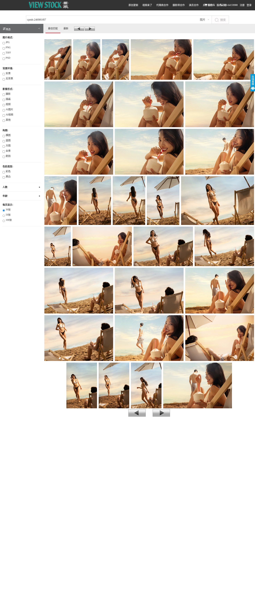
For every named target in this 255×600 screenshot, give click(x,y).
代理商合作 (162, 5)
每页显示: (8, 204)
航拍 (8, 156)
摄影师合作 (179, 5)
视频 (8, 104)
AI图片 (9, 109)
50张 (8, 214)
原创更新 (133, 5)
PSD (8, 58)
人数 (5, 187)
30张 (8, 209)
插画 (8, 99)
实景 (8, 73)
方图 (8, 145)
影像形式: (8, 89)
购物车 (211, 5)
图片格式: (8, 37)
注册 (242, 5)
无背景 (9, 78)
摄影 (8, 94)
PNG (8, 47)
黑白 (8, 176)
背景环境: (8, 68)
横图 (8, 135)
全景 (8, 150)
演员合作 (194, 5)
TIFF (8, 52)
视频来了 (147, 5)
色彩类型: (8, 166)
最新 (65, 28)
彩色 (8, 171)
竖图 (8, 140)
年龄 (5, 196)
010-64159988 (230, 5)
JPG (8, 42)
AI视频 (9, 114)
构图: (5, 130)
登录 (249, 5)
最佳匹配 (53, 28)
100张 (9, 220)
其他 (8, 120)
